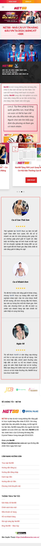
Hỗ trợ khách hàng (9, 517)
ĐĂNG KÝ (28, 1)
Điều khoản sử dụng (9, 512)
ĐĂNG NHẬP (13, 1)
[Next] (39, 166)
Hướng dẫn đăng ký (9, 468)
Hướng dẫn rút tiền (9, 481)
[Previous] (1, 166)
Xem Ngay (20, 180)
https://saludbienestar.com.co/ (27, 537)
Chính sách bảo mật (9, 507)
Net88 (18, 231)
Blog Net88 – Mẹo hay (10, 526)
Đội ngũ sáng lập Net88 (10, 521)
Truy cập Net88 (8, 463)
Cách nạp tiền (7, 477)
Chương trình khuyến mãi (11, 486)
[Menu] (3, 7)
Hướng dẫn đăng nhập (10, 472)
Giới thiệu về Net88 (9, 503)
